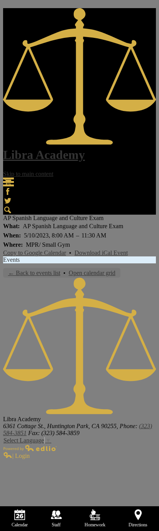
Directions (138, 525)
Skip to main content (28, 174)
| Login (21, 455)
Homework (95, 525)
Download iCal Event (101, 252)
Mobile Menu (8, 182)
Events (11, 259)
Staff (56, 525)
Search (7, 210)
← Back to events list (34, 273)
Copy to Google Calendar (34, 252)
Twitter (7, 200)
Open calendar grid (92, 273)
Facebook (7, 191)
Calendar (20, 525)
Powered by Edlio (30, 448)
